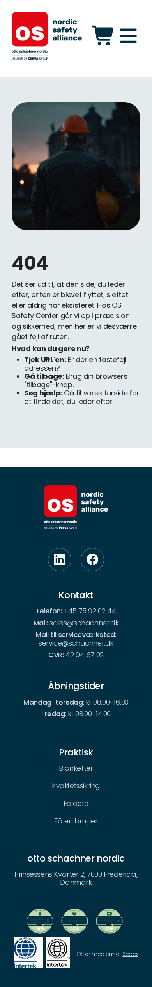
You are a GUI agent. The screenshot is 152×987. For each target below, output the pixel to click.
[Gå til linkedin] (59, 559)
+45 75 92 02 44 (90, 611)
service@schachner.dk (76, 643)
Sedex (130, 954)
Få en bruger (75, 821)
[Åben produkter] (104, 35)
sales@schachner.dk (83, 623)
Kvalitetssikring (76, 785)
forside (116, 393)
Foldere (76, 803)
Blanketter (76, 768)
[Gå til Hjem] (47, 36)
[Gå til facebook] (92, 559)
